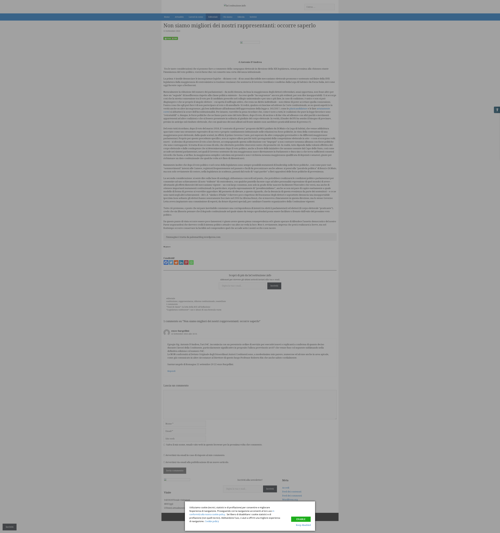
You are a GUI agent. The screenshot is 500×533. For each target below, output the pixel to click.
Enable (300, 519)
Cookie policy (212, 521)
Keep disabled (303, 525)
